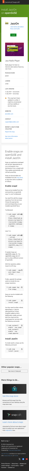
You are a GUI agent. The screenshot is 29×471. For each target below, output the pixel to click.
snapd (5, 455)
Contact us (11, 467)
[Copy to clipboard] (21, 214)
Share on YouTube (27, 459)
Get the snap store (10, 396)
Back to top (5, 441)
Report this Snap (10, 131)
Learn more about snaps (13, 422)
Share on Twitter (20, 459)
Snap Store (20, 177)
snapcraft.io (8, 430)
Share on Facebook (23, 459)
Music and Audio (15, 28)
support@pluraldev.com (12, 122)
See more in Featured (14, 371)
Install (13, 35)
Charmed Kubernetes (14, 450)
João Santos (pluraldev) (17, 26)
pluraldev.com (9, 114)
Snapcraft (9, 455)
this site (16, 455)
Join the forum (5, 453)
